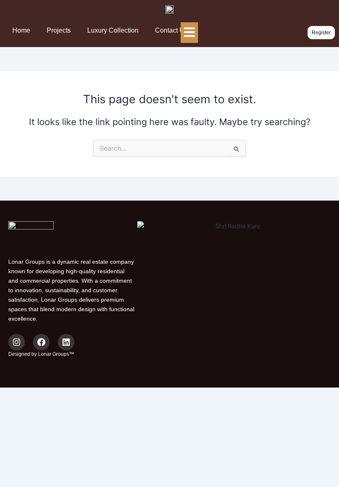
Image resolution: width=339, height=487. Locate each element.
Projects (59, 30)
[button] (321, 32)
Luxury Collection (112, 30)
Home (21, 30)
